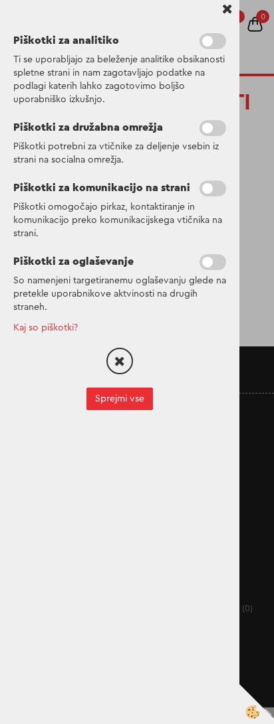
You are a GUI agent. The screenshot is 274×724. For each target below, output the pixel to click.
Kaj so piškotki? (45, 327)
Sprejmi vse (119, 398)
